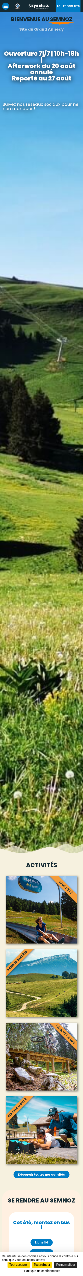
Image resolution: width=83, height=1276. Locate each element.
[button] (5, 6)
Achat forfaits (68, 6)
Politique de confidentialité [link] (42, 1271)
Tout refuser (42, 1265)
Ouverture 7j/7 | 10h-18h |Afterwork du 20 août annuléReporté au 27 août (41, 66)
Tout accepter (18, 1265)
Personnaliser (65, 1265)
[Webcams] (19, 6)
